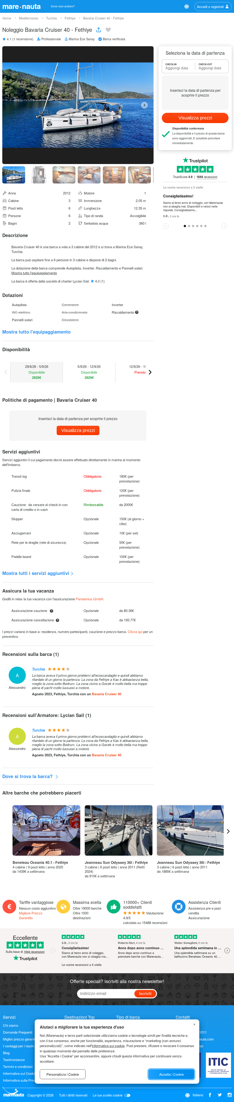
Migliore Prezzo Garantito (30, 915)
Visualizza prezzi (78, 430)
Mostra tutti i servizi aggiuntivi (35, 573)
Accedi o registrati (210, 6)
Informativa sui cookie (108, 1045)
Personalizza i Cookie (62, 1074)
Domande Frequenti (17, 1032)
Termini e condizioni (17, 1066)
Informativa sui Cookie (19, 1073)
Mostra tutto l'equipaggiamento (34, 272)
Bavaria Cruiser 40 (106, 693)
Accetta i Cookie (171, 1074)
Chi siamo (10, 1025)
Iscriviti (145, 993)
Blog (6, 1052)
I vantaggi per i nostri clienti (23, 1045)
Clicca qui (135, 631)
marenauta (21, 6)
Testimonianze (14, 1059)
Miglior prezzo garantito (20, 1039)
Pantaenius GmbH (89, 598)
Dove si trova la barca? (28, 776)
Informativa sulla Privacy (21, 1080)
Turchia (38, 669)
